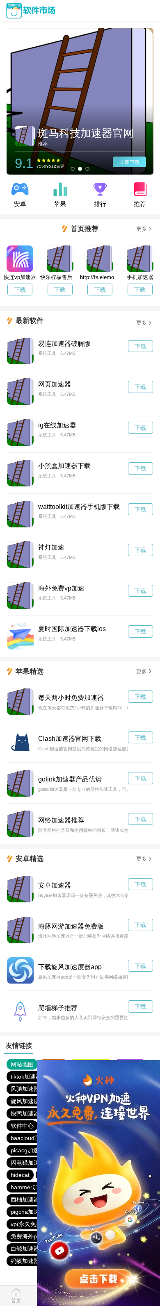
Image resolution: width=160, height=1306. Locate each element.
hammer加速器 (30, 1187)
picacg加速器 (28, 1150)
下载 (20, 289)
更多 (141, 229)
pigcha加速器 (28, 1211)
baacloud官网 (28, 1138)
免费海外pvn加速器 (35, 1236)
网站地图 (22, 1064)
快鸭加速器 (25, 1113)
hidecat (20, 1175)
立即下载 (129, 162)
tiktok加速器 (26, 1076)
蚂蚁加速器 (25, 1261)
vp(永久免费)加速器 (36, 1224)
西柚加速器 (25, 1199)
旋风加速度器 (28, 1101)
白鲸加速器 (25, 1248)
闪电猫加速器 (28, 1162)
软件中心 (22, 1125)
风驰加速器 (25, 1089)
